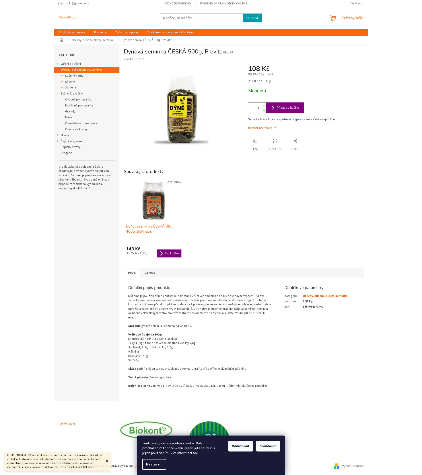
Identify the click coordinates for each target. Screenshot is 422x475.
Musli (68, 117)
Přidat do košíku (288, 108)
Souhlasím (268, 446)
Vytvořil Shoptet (353, 466)
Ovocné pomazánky (78, 99)
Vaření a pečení (71, 64)
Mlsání (65, 135)
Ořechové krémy (76, 129)
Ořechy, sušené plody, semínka (82, 70)
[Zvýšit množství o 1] (264, 105)
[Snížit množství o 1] (264, 110)
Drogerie (66, 153)
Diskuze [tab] (150, 273)
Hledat (252, 18)
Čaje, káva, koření (72, 141)
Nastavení (154, 464)
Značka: (134, 59)
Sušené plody (74, 76)
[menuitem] (71, 32)
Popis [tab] (132, 273)
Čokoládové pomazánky (81, 123)
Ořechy (70, 82)
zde (195, 453)
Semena (70, 87)
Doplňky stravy (70, 147)
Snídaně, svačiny (72, 93)
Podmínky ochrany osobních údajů (224, 4)
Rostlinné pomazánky (79, 105)
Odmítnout (240, 446)
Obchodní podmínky (177, 4)
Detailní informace (260, 128)
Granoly (70, 111)
